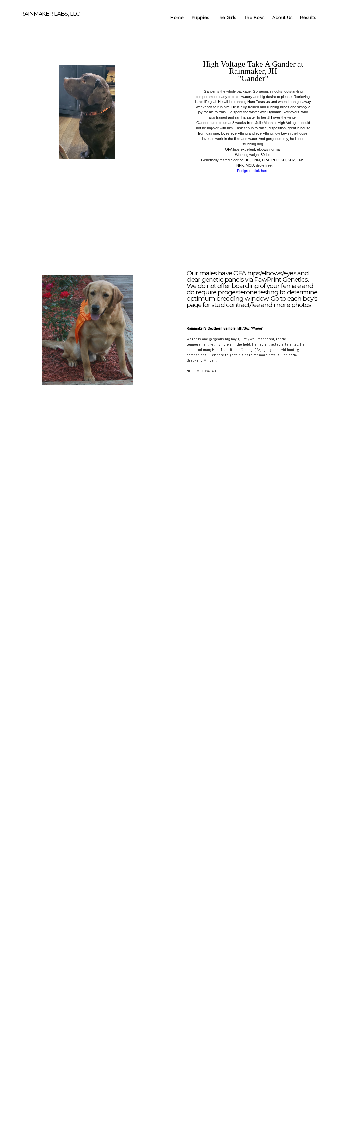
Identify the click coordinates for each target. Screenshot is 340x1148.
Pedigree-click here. (253, 171)
